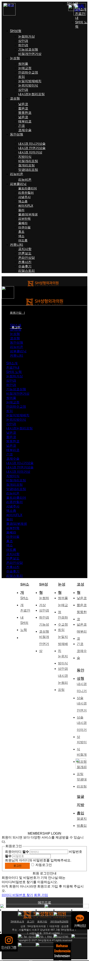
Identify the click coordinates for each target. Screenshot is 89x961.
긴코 (21, 125)
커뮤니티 (16, 244)
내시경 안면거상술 (32, 148)
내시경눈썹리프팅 (31, 94)
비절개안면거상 (29, 54)
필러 (21, 210)
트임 (21, 76)
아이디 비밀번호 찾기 (17, 895)
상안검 (23, 41)
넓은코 (23, 117)
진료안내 (12, 367)
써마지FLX (25, 205)
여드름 (23, 240)
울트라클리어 (27, 188)
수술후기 (24, 266)
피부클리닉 (18, 184)
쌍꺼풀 (23, 63)
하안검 (23, 45)
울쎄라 (23, 223)
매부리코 (24, 121)
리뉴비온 (16, 174)
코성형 (15, 98)
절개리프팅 (26, 165)
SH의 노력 (14, 372)
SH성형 (15, 31)
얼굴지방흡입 (80, 798)
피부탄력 (24, 218)
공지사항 (24, 249)
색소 (21, 236)
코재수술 (24, 130)
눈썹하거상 (26, 36)
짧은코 (23, 108)
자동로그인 (43, 865)
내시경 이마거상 (30, 152)
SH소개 (72, 3)
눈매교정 (24, 68)
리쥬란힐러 (26, 192)
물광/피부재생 (28, 214)
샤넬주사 (24, 197)
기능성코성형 (28, 49)
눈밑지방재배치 (29, 81)
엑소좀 (23, 201)
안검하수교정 (28, 72)
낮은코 (23, 104)
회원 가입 (41, 895)
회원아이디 (17, 851)
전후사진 (24, 262)
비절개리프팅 (28, 161)
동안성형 (16, 134)
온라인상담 (26, 257)
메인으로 (44, 902)
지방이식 (24, 156)
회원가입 (17, 312)
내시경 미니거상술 (32, 143)
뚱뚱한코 (24, 112)
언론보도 (24, 253)
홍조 (21, 231)
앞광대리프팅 (28, 169)
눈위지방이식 (28, 85)
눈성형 (15, 58)
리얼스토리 (26, 270)
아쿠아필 (24, 227)
